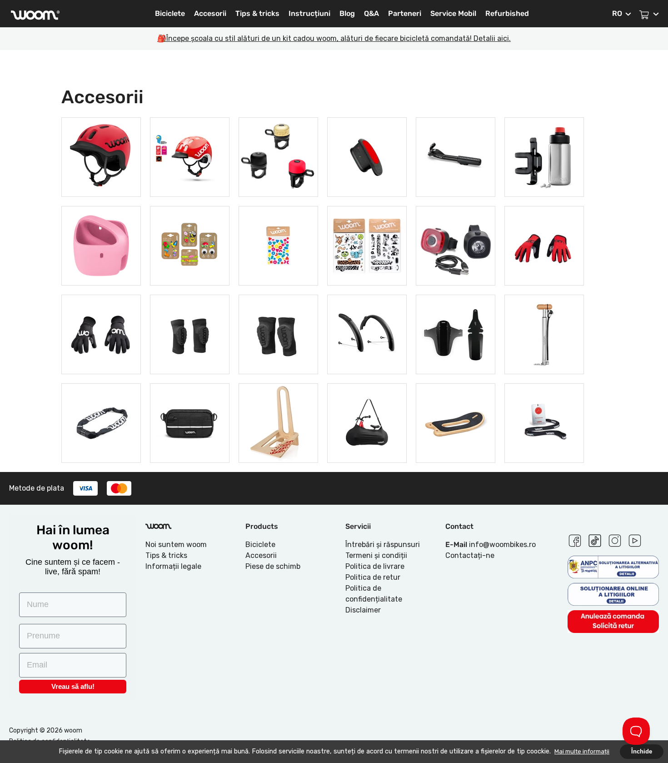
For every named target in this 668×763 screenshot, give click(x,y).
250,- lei (544, 422)
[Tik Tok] (595, 539)
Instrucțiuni (309, 13)
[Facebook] (575, 539)
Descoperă (101, 181)
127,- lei (544, 156)
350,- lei (190, 156)
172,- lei (101, 422)
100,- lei (278, 422)
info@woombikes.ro (502, 544)
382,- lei (101, 156)
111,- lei (101, 333)
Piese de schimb (272, 566)
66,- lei (278, 244)
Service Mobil (453, 13)
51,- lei (367, 244)
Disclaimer (363, 610)
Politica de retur (372, 577)
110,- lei (544, 244)
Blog (347, 13)
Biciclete (170, 13)
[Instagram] (615, 539)
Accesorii (210, 13)
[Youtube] (635, 539)
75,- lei (455, 333)
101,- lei (455, 156)
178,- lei (101, 244)
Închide (641, 751)
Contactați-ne (469, 555)
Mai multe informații (581, 751)
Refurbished (507, 13)
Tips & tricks (257, 13)
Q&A (371, 13)
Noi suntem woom (176, 544)
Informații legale (173, 566)
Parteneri (404, 13)
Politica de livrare (374, 566)
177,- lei (544, 333)
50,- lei (190, 244)
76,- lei (367, 156)
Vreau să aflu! (73, 686)
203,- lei (456, 244)
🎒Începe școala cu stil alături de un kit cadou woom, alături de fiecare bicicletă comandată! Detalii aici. (334, 38)
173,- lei (190, 422)
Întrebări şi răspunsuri (382, 544)
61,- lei (278, 156)
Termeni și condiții (376, 555)
